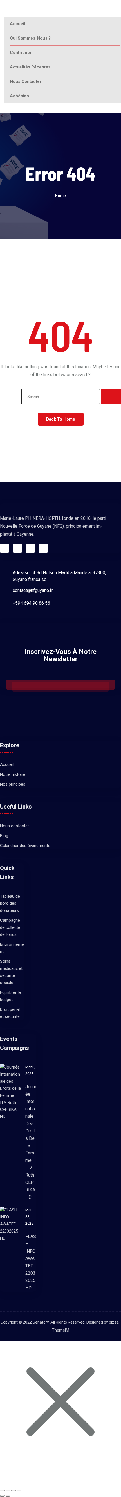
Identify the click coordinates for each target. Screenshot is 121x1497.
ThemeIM (60, 1330)
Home (60, 195)
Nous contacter (25, 81)
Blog (4, 835)
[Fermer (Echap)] (19, 1490)
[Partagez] (13, 1490)
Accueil (17, 23)
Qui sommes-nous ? (30, 38)
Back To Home (60, 419)
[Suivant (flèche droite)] (8, 1496)
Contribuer (21, 52)
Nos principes (12, 784)
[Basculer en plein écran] (8, 1490)
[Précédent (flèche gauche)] (2, 1496)
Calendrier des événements (25, 845)
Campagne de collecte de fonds (10, 927)
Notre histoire (12, 774)
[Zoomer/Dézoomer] (2, 1490)
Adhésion (19, 95)
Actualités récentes (30, 67)
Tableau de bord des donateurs (10, 903)
